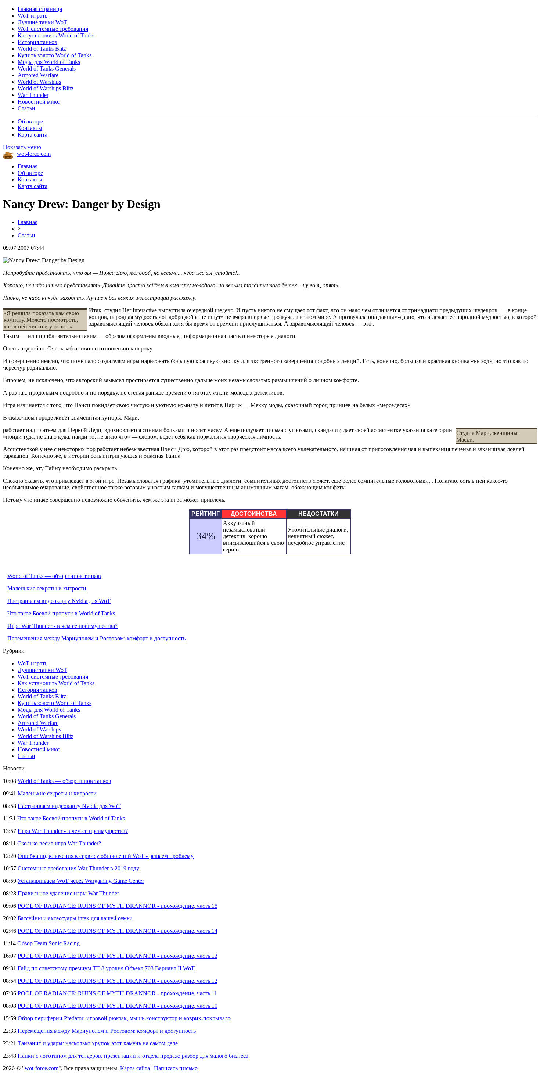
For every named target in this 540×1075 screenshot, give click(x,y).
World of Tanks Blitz (42, 49)
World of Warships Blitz (45, 88)
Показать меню (22, 147)
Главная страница (40, 9)
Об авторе (30, 121)
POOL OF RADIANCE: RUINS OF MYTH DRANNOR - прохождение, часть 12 (117, 981)
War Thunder (33, 95)
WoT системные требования (53, 29)
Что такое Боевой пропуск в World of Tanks (61, 613)
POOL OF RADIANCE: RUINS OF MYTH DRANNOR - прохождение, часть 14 (117, 931)
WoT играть (32, 15)
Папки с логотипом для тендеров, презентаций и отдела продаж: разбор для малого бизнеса (133, 1056)
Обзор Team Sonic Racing (48, 943)
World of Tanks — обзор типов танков (54, 576)
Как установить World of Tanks (56, 35)
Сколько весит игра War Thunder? (59, 843)
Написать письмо (176, 1068)
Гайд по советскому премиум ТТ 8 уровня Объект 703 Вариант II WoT (106, 968)
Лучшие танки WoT (42, 22)
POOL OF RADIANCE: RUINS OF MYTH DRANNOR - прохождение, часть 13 (117, 956)
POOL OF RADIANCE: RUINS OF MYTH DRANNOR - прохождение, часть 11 (117, 993)
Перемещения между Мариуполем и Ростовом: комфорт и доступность (96, 638)
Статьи (26, 108)
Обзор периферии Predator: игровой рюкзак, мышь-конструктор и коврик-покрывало (124, 1018)
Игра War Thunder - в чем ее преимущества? (62, 626)
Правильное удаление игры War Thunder (68, 893)
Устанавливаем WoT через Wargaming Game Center (81, 881)
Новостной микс (39, 101)
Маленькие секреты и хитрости (46, 588)
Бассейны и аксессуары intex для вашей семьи (75, 918)
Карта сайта (32, 135)
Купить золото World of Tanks (54, 55)
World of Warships (39, 82)
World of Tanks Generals (47, 68)
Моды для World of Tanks (49, 62)
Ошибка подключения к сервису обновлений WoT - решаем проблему (106, 856)
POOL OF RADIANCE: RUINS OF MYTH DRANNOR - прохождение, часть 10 (117, 1006)
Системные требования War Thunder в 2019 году (78, 868)
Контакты (30, 128)
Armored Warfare (38, 75)
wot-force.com (34, 154)
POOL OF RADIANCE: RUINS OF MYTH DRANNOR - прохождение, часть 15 (117, 906)
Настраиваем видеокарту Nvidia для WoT (59, 601)
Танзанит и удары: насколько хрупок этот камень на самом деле (98, 1043)
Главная (27, 166)
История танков (37, 42)
